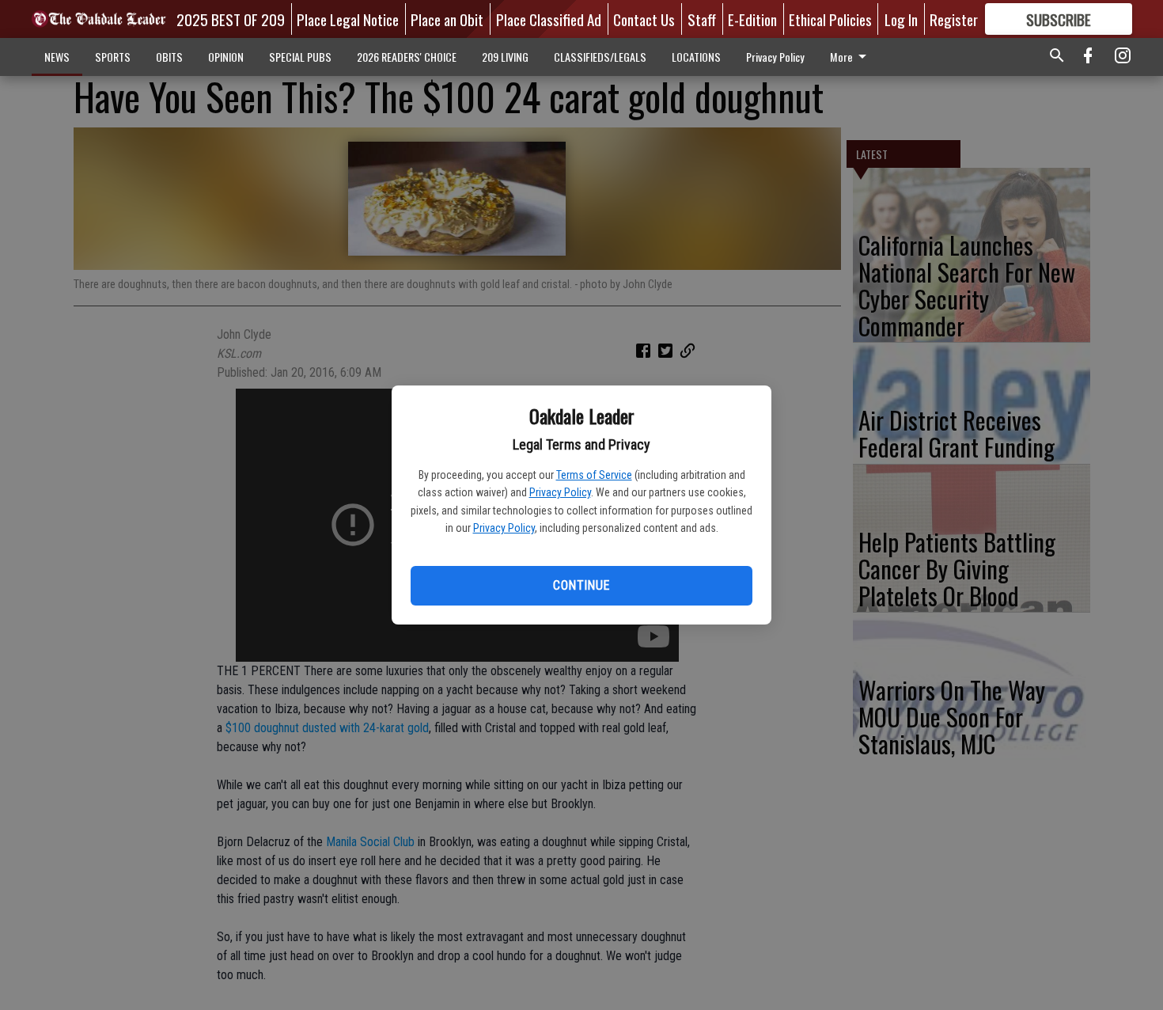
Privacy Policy (560, 492)
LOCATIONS (696, 56)
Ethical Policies (830, 19)
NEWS (57, 56)
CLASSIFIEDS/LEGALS (600, 56)
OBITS (169, 56)
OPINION (226, 56)
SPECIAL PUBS (300, 56)
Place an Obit (447, 19)
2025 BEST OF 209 (230, 19)
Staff (702, 19)
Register (954, 19)
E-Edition (752, 19)
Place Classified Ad (548, 19)
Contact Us (644, 19)
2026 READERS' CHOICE (406, 56)
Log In (901, 19)
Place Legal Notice (348, 19)
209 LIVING (505, 56)
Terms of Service (594, 475)
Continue (581, 585)
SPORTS (113, 56)
